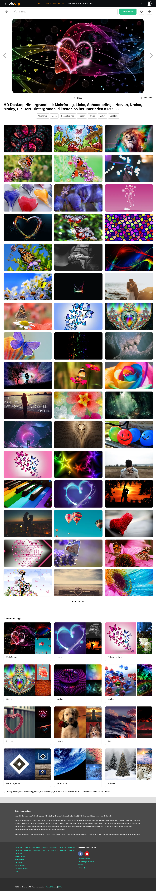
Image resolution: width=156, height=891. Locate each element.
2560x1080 (18, 850)
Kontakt (80, 865)
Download (128, 11)
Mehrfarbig (42, 116)
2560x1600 (18, 853)
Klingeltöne (18, 862)
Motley (102, 116)
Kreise (92, 116)
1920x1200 (54, 850)
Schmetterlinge (67, 116)
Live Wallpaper (20, 865)
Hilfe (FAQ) (81, 868)
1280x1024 (62, 847)
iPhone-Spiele (19, 859)
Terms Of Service (51, 887)
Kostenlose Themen (21, 869)
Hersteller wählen (84, 859)
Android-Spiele (20, 856)
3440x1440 (71, 847)
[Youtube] (87, 856)
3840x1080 (27, 850)
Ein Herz (113, 116)
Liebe (54, 116)
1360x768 (71, 850)
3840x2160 (36, 847)
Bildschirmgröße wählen (86, 862)
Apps (16, 872)
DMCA (60, 887)
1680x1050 (45, 850)
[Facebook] (81, 856)
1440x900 (36, 850)
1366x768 (27, 847)
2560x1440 (53, 847)
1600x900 (44, 847)
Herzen (82, 116)
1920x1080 (18, 847)
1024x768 (62, 850)
